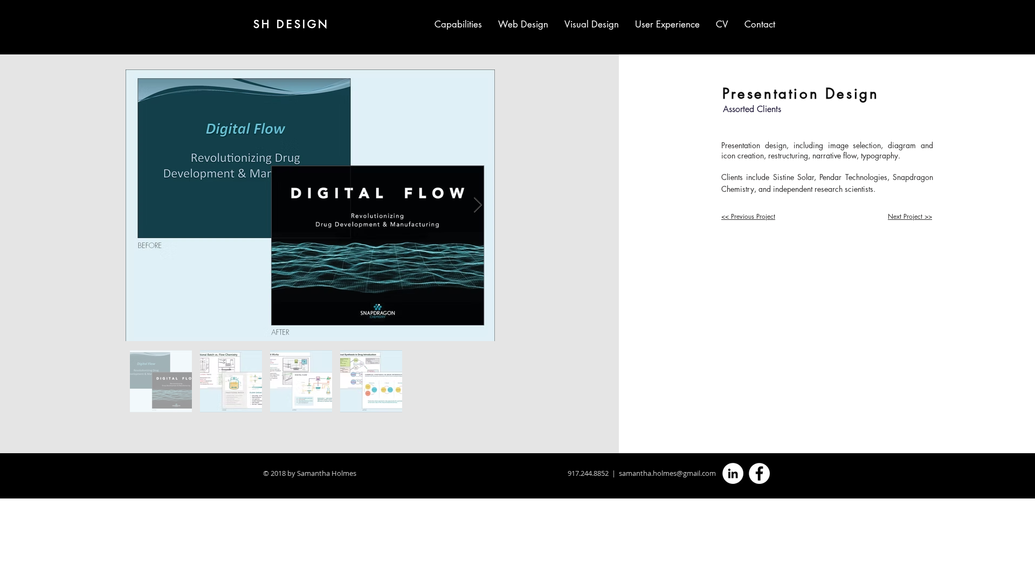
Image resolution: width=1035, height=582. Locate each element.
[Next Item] (477, 205)
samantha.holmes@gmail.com (667, 473)
